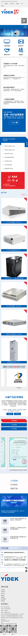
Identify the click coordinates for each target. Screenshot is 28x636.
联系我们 (3, 600)
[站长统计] (1, 622)
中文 (22, 3)
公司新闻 (14, 481)
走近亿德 (3, 591)
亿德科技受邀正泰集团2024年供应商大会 (18, 537)
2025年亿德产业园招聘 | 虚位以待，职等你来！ (18, 519)
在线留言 (17, 3)
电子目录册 (3, 599)
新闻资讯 (3, 597)
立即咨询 (13, 122)
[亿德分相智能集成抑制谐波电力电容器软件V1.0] (14, 452)
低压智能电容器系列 (9, 157)
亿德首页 (3, 589)
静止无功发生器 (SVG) (10, 146)
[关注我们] (26, 567)
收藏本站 (6, 3)
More (23, 194)
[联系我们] (26, 570)
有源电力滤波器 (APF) (10, 149)
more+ (24, 548)
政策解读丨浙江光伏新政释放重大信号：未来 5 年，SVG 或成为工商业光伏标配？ (13, 511)
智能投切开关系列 (9, 168)
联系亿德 (12, 3)
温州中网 (7, 623)
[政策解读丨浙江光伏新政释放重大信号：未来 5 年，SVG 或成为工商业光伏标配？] (14, 503)
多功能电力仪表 (8, 161)
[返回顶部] (26, 564)
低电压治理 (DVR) (9, 153)
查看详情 (10, 414)
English (2, 5)
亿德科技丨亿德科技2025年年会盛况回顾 (18, 528)
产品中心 (3, 593)
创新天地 (14, 488)
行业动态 (14, 485)
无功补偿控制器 (8, 164)
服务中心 (3, 595)
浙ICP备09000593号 (5, 621)
